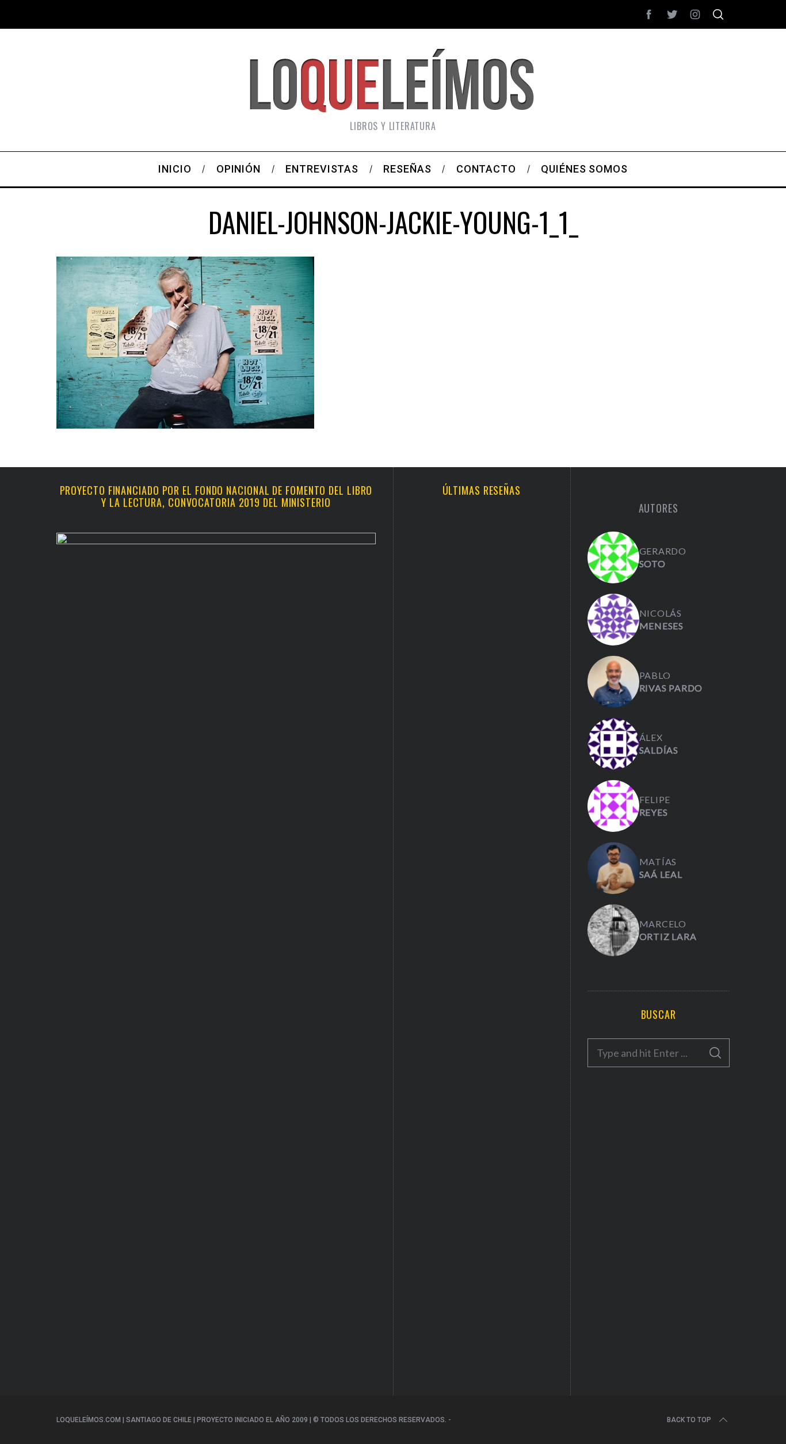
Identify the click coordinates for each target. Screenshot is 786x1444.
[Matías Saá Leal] (613, 868)
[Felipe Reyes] (613, 806)
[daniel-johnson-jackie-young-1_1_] (185, 424)
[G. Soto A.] (613, 557)
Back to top (689, 1420)
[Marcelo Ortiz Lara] (613, 930)
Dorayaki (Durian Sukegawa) (481, 1014)
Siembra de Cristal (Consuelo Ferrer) (481, 887)
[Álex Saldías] (613, 744)
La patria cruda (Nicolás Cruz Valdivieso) (481, 752)
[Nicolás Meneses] (613, 619)
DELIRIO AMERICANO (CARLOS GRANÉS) (481, 1143)
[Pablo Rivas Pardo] (613, 682)
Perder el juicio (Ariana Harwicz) (481, 1277)
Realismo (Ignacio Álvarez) (482, 624)
